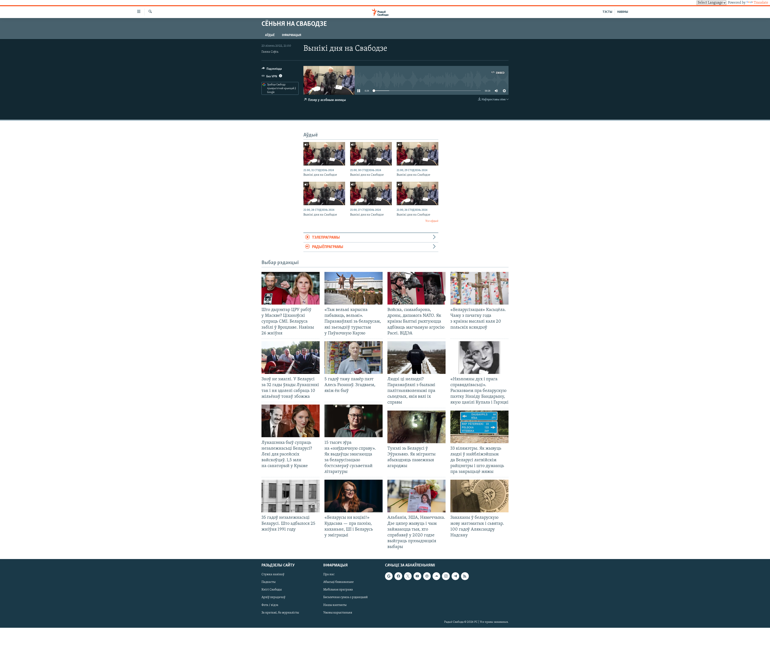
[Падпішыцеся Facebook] (398, 576)
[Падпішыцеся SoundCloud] (436, 576)
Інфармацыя (291, 35)
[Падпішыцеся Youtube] (417, 576)
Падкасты (268, 582)
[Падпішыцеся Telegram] (455, 576)
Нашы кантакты (334, 605)
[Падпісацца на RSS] (465, 576)
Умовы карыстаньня (337, 612)
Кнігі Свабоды (271, 589)
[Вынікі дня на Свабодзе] (324, 154)
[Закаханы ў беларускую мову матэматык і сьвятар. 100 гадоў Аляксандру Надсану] (479, 496)
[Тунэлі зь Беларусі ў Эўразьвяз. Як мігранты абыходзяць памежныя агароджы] (416, 427)
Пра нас (328, 574)
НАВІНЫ (622, 12)
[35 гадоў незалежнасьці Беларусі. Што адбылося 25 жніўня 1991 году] (290, 496)
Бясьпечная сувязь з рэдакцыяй (345, 597)
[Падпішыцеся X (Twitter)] (408, 576)
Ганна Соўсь (269, 51)
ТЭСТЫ (607, 12)
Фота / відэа (269, 605)
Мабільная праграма (338, 589)
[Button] (272, 70)
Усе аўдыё (431, 221)
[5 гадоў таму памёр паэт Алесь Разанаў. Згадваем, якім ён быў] (353, 357)
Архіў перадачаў (273, 597)
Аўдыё (270, 35)
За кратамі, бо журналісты (280, 612)
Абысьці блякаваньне (338, 582)
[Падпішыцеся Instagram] (446, 576)
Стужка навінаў (272, 574)
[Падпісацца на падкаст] (427, 576)
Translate (761, 3)
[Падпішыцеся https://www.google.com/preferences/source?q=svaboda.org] (389, 576)
